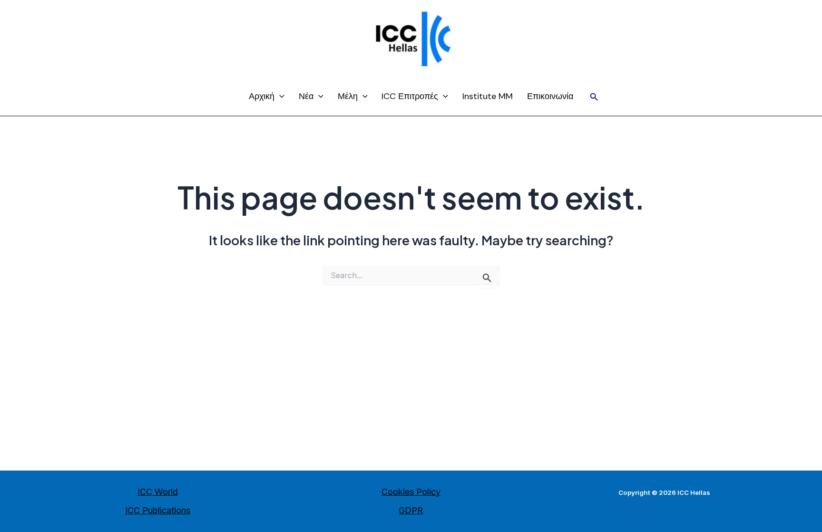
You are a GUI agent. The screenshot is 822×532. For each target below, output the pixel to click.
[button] (594, 97)
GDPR (411, 510)
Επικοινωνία (550, 96)
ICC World (157, 492)
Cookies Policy (411, 492)
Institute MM (487, 96)
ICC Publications (157, 510)
